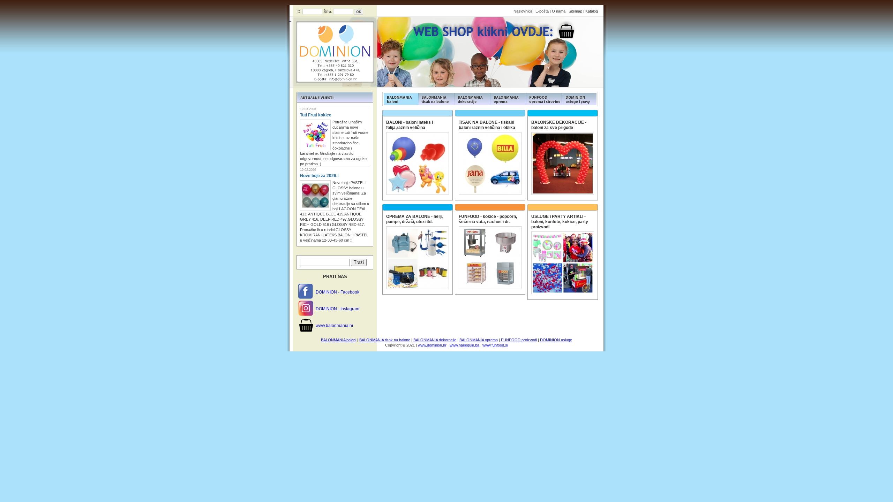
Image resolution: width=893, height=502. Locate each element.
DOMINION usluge (556, 340)
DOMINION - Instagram (337, 308)
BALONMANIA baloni (338, 340)
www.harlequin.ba (464, 345)
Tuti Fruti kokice (315, 115)
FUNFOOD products (400, 99)
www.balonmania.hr (334, 325)
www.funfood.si (495, 345)
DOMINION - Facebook (337, 292)
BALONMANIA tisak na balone (384, 340)
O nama (558, 11)
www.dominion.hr (432, 345)
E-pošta (542, 11)
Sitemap (575, 11)
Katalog (591, 11)
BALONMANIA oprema (478, 340)
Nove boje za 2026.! (319, 175)
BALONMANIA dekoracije (434, 340)
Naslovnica (522, 11)
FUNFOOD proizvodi (519, 340)
